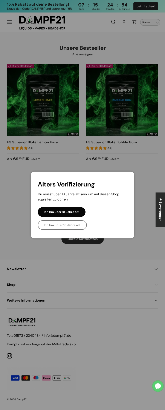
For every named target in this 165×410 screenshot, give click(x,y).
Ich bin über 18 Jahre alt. (61, 212)
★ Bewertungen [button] (160, 209)
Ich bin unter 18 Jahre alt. (62, 225)
